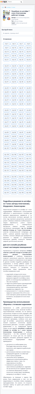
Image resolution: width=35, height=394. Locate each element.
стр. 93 (6, 140)
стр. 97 (6, 144)
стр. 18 (14, 55)
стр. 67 (21, 110)
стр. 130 (14, 180)
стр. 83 (21, 126)
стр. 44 (28, 82)
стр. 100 (28, 144)
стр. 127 (21, 176)
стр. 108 (28, 154)
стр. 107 (21, 154)
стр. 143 (21, 192)
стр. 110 (14, 158)
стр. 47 (21, 88)
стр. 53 (6, 96)
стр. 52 (28, 92)
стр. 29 (6, 70)
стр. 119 (21, 166)
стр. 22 (14, 59)
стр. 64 (28, 104)
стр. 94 (14, 140)
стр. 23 (21, 59)
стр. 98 (14, 144)
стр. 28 (28, 66)
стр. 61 (6, 104)
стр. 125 (6, 176)
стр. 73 (6, 118)
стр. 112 (28, 158)
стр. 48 (28, 88)
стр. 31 (21, 70)
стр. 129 (6, 180)
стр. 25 (6, 66)
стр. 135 (21, 184)
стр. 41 (6, 82)
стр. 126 (14, 176)
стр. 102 (14, 148)
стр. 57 (6, 100)
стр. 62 (14, 104)
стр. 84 (28, 126)
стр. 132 (28, 180)
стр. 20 (28, 55)
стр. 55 (21, 96)
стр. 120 (28, 166)
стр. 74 (14, 118)
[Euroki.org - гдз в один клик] (3, 2)
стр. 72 (28, 114)
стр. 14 (14, 51)
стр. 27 (21, 66)
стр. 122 (14, 170)
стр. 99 (21, 144)
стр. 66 (14, 110)
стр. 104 (28, 148)
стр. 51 (21, 92)
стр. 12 (28, 47)
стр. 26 (14, 66)
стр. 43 (21, 82)
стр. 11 (21, 47)
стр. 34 (14, 74)
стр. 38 (14, 78)
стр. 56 (28, 96)
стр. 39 (21, 78)
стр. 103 (21, 148)
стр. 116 (28, 162)
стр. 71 (21, 114)
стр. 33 (6, 74)
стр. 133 (6, 184)
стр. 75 (21, 118)
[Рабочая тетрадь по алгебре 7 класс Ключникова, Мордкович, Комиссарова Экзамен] (6, 15)
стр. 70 (14, 114)
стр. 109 (6, 158)
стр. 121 (6, 170)
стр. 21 (6, 59)
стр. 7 (21, 43)
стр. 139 (21, 188)
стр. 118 (14, 166)
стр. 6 (13, 43)
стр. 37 (6, 78)
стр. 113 (6, 162)
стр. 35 (21, 74)
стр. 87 (21, 132)
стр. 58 (14, 100)
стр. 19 (21, 55)
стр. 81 (6, 126)
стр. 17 (6, 55)
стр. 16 (28, 51)
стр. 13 (6, 51)
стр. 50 (14, 92)
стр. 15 (21, 51)
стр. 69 (6, 114)
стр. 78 (14, 122)
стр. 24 (28, 59)
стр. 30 (14, 70)
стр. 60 (28, 100)
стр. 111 (21, 158)
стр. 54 (14, 96)
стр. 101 (6, 148)
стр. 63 (21, 104)
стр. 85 (6, 132)
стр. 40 (28, 78)
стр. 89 (6, 136)
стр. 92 (28, 136)
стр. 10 (14, 47)
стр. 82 (14, 126)
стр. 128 (28, 176)
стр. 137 (6, 188)
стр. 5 (6, 43)
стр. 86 (14, 132)
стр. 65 (6, 110)
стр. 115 (21, 162)
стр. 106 (14, 154)
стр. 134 (14, 184)
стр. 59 (21, 100)
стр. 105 (6, 154)
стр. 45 (6, 88)
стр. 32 (28, 70)
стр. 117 (6, 166)
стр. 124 (28, 170)
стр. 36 (28, 74)
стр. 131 (21, 180)
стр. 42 (14, 82)
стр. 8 (28, 43)
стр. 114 (14, 162)
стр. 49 (6, 92)
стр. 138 (14, 188)
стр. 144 (28, 192)
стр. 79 (21, 122)
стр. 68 (28, 110)
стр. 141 (6, 192)
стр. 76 (28, 118)
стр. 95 (21, 140)
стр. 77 (6, 122)
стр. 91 (21, 136)
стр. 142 (14, 192)
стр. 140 (28, 188)
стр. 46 (14, 88)
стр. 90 (14, 136)
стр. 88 (28, 132)
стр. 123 (21, 170)
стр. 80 (28, 122)
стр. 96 (28, 140)
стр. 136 (28, 184)
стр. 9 (6, 47)
